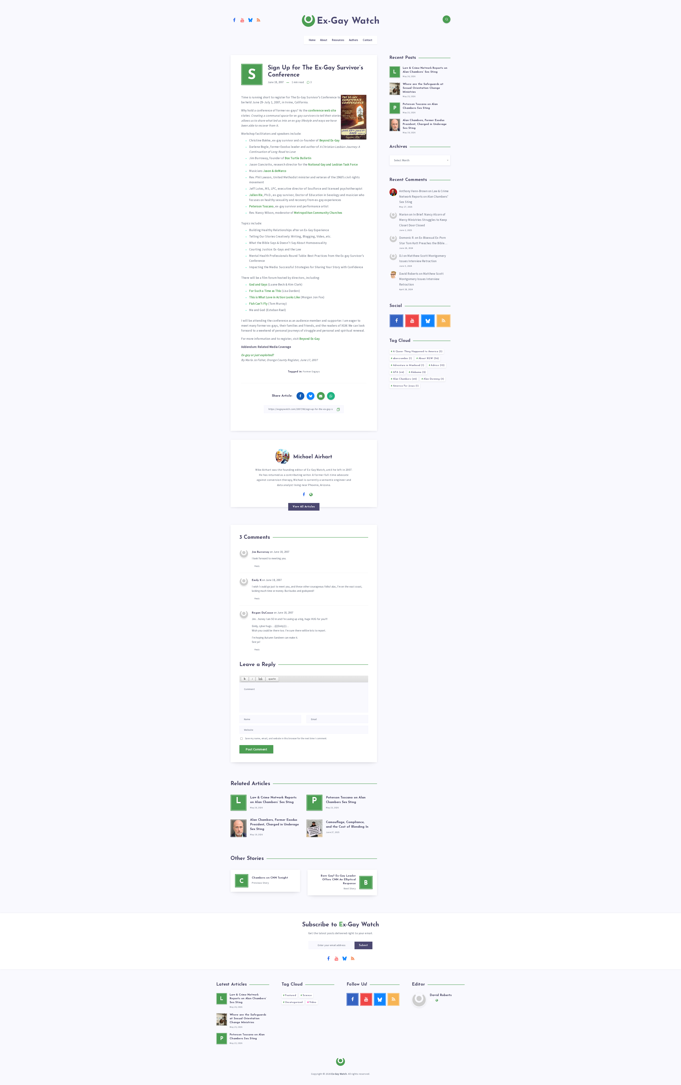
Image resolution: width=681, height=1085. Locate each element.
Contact (367, 40)
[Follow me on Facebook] (304, 494)
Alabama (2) (418, 372)
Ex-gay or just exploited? (257, 355)
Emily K (257, 580)
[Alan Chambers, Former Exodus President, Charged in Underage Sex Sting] (239, 827)
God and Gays (258, 284)
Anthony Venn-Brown (413, 191)
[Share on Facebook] (300, 396)
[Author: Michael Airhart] (282, 456)
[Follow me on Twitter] (297, 494)
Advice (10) (438, 365)
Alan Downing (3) (433, 379)
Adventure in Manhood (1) (408, 365)
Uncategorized (294, 1002)
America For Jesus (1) (406, 386)
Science (307, 995)
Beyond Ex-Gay (329, 140)
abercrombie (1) (402, 358)
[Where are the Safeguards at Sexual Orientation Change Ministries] (394, 88)
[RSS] (258, 20)
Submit (363, 945)
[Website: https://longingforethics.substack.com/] (311, 494)
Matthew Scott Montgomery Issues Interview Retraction (421, 279)
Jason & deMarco (274, 171)
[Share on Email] (321, 396)
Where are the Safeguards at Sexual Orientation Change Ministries (423, 88)
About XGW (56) (429, 358)
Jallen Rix (256, 195)
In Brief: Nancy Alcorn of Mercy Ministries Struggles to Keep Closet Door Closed (423, 219)
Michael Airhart (312, 457)
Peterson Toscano (261, 206)
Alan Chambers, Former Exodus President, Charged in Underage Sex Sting (274, 824)
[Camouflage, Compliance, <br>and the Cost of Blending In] (314, 827)
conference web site (322, 110)
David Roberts (409, 274)
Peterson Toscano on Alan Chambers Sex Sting (247, 1036)
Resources (338, 40)
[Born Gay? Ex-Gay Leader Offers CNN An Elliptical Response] (342, 883)
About (323, 40)
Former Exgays (311, 371)
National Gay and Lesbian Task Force (333, 164)
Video (312, 1002)
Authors (353, 40)
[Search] (446, 19)
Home (312, 40)
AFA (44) (398, 372)
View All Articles (304, 506)
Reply (257, 566)
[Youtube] (242, 20)
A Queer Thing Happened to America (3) (417, 351)
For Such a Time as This (265, 291)
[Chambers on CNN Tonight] (265, 881)
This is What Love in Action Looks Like (274, 297)
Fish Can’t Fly (258, 304)
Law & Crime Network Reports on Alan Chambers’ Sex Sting (424, 196)
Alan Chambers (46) (405, 379)
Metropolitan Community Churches (318, 213)
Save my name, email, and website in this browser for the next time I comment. (286, 738)
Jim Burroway (260, 552)
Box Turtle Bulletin (298, 158)
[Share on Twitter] (310, 396)
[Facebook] (234, 20)
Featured (290, 995)
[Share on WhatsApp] (331, 396)
